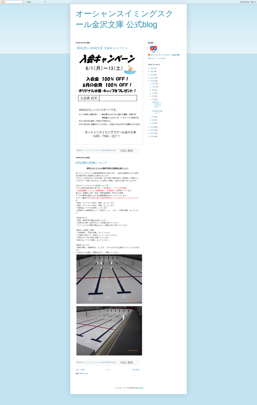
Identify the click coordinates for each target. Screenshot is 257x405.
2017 (152, 133)
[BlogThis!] (124, 150)
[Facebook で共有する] (129, 150)
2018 (152, 130)
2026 (152, 68)
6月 (153, 96)
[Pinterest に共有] (132, 150)
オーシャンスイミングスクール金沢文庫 (165, 55)
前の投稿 (136, 370)
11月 (154, 87)
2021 (152, 78)
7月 (153, 93)
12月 (154, 84)
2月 (153, 123)
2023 (152, 71)
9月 (153, 90)
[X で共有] (126, 150)
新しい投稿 (80, 370)
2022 (152, 75)
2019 (152, 127)
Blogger (140, 388)
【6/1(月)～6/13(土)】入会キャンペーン (102, 48)
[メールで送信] (121, 150)
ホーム (108, 370)
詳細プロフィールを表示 (157, 58)
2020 (152, 81)
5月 (153, 99)
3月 (153, 120)
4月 (153, 117)
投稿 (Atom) (84, 373)
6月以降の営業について (91, 162)
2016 (152, 136)
